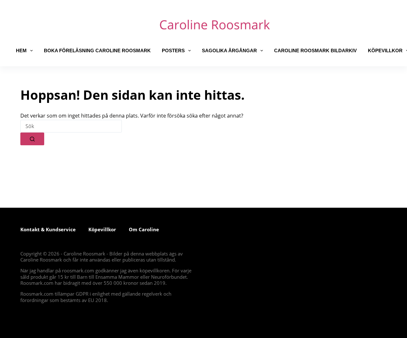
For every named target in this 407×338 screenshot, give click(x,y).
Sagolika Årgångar (229, 50)
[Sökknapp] (32, 139)
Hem (21, 50)
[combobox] (71, 126)
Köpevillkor (102, 229)
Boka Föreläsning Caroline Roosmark (97, 50)
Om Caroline (144, 229)
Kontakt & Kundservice (48, 229)
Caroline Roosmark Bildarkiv (315, 50)
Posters (173, 50)
